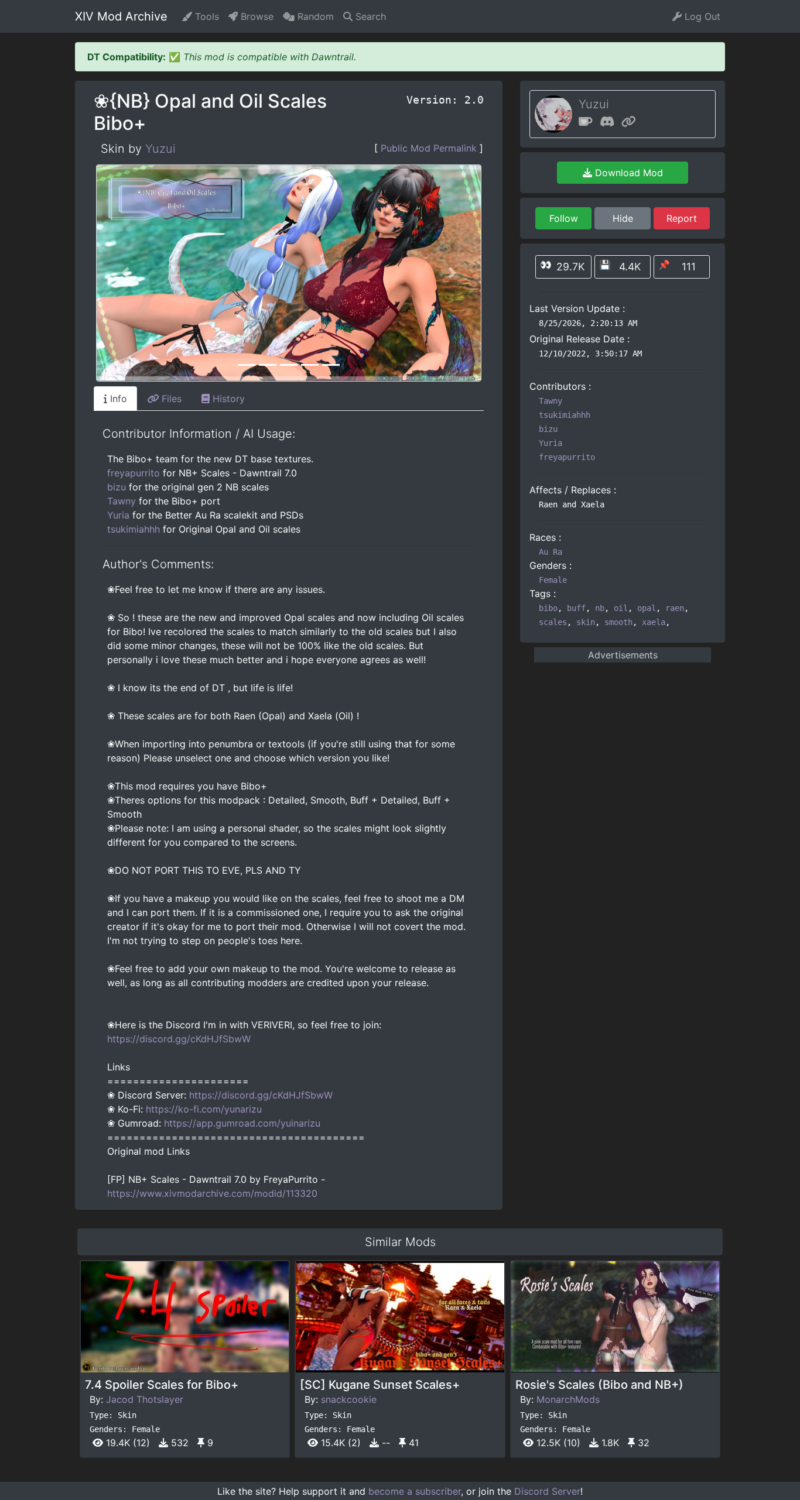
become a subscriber (414, 1491)
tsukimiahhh (133, 529)
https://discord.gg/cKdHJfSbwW (179, 1039)
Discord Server (547, 1491)
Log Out (701, 16)
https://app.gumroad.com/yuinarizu (242, 1123)
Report (681, 218)
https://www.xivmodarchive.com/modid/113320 (212, 1193)
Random (314, 16)
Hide (623, 218)
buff (576, 608)
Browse (255, 16)
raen (674, 608)
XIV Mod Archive (121, 16)
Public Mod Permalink (429, 148)
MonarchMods (568, 1399)
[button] (125, 273)
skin (585, 622)
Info (117, 398)
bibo (548, 608)
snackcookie (349, 1399)
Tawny (121, 501)
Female (553, 580)
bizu (116, 487)
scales (553, 622)
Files (170, 398)
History (227, 398)
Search (369, 16)
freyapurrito (133, 473)
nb (599, 608)
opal (646, 608)
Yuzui (160, 149)
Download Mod (627, 173)
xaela (653, 622)
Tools (205, 16)
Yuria (118, 515)
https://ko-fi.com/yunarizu (204, 1109)
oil (621, 608)
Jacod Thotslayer (144, 1399)
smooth (618, 622)
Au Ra (550, 552)
